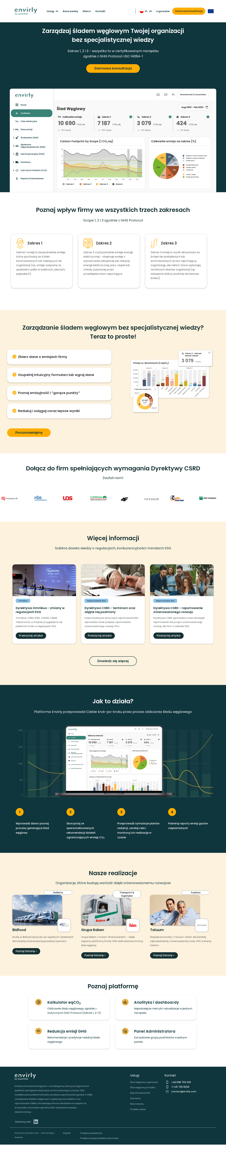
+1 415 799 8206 (180, 1087)
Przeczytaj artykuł (31, 635)
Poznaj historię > (26, 951)
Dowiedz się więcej (113, 661)
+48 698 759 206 (181, 1082)
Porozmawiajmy (29, 432)
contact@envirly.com (183, 1091)
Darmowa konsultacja (113, 68)
